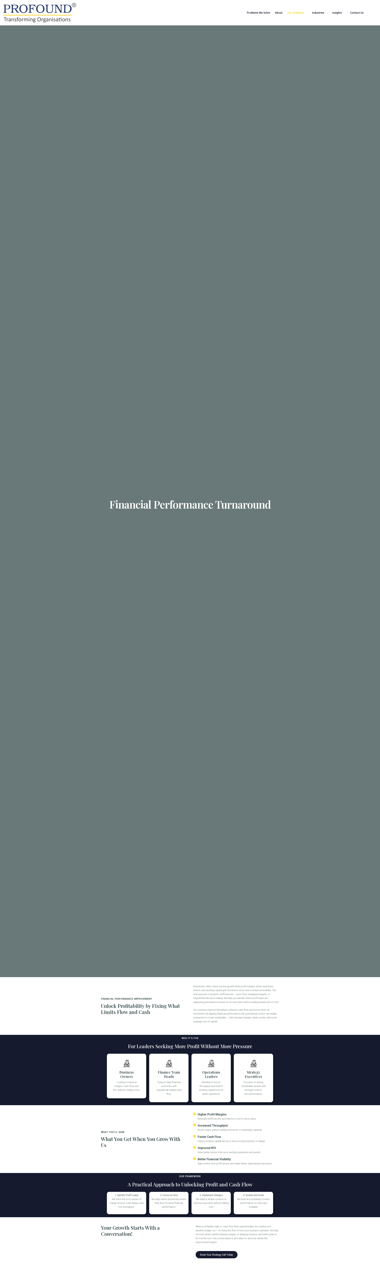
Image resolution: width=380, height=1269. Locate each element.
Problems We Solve (258, 12)
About (278, 12)
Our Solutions (296, 12)
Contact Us (357, 12)
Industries (318, 12)
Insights (337, 12)
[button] (297, 12)
